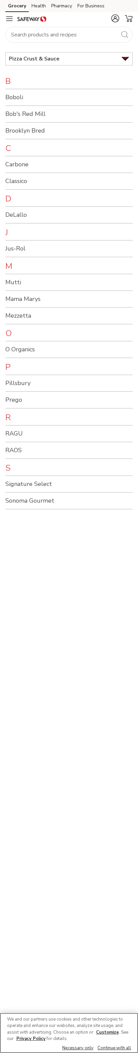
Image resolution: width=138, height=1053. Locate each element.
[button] (115, 18)
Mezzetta (18, 316)
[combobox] (69, 35)
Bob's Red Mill (25, 114)
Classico (16, 181)
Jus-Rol (15, 248)
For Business (91, 6)
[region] (69, 1033)
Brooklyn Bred (25, 131)
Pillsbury (17, 383)
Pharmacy (61, 6)
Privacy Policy (31, 1039)
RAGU (14, 433)
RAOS (13, 450)
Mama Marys (23, 299)
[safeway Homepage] (31, 19)
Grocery (17, 6)
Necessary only (77, 1048)
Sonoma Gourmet (29, 501)
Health (38, 6)
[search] (124, 34)
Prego (13, 400)
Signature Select (28, 484)
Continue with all (114, 1048)
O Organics (20, 349)
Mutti (13, 282)
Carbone (16, 164)
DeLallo (16, 215)
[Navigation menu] (9, 18)
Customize (107, 1032)
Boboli (14, 97)
